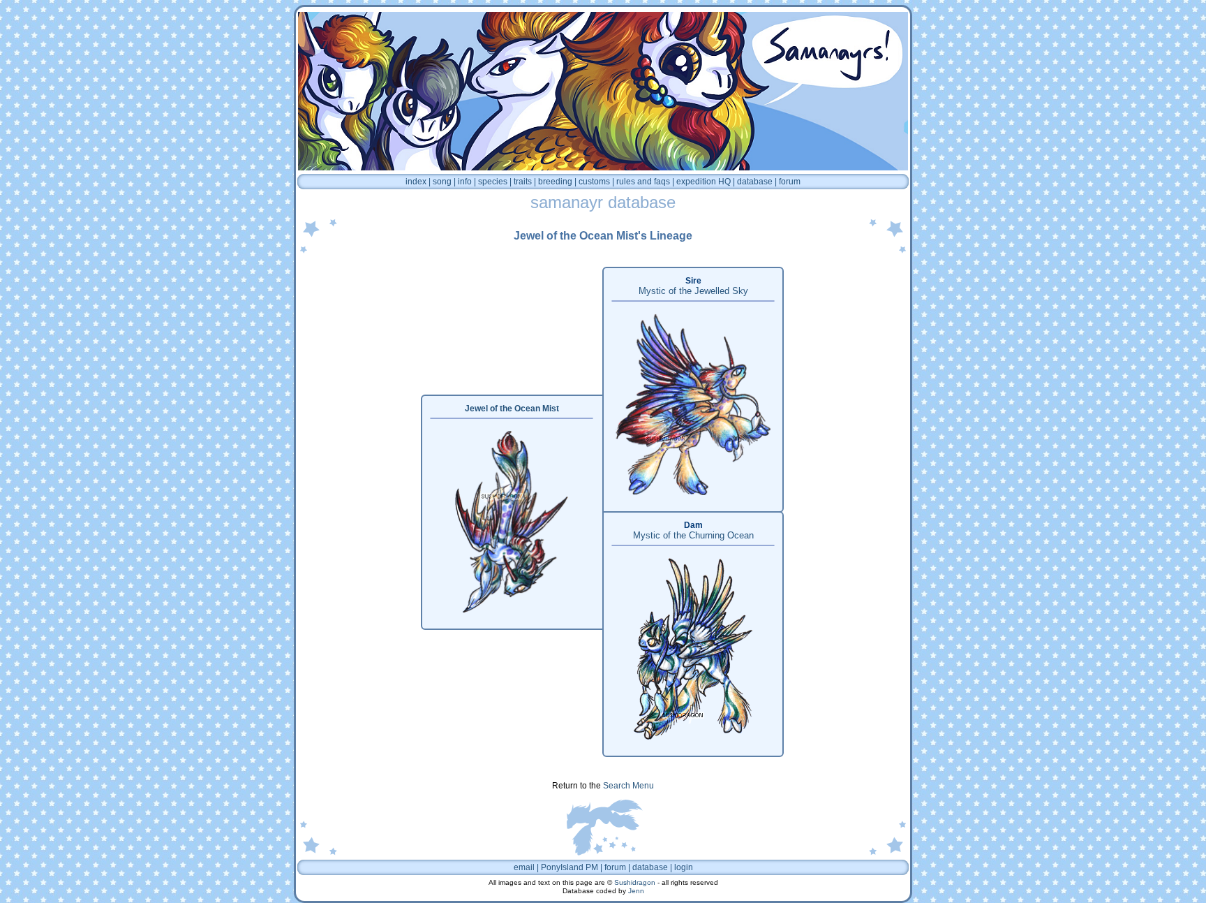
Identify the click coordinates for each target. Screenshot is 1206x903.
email (524, 867)
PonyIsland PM (569, 867)
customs (594, 181)
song (442, 181)
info (465, 181)
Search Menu (628, 786)
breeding (555, 181)
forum (790, 181)
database (755, 181)
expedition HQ (703, 181)
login (683, 867)
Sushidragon (634, 882)
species (492, 181)
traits (523, 181)
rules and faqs (643, 181)
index (415, 181)
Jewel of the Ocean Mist (512, 408)
